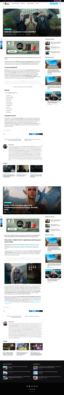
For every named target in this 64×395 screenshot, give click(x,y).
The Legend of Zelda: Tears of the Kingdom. (15, 330)
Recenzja (31, 351)
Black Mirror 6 (36, 327)
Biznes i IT (23, 3)
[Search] (60, 4)
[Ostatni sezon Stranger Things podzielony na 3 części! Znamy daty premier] (36, 168)
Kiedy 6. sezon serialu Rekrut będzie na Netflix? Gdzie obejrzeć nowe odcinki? (56, 43)
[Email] (1, 48)
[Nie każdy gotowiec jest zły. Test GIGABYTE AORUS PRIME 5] (53, 96)
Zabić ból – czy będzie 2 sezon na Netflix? (32, 316)
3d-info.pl (33, 391)
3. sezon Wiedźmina (30, 327)
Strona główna (32, 389)
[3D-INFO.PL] (7, 3)
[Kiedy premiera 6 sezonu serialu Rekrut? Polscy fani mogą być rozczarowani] (47, 53)
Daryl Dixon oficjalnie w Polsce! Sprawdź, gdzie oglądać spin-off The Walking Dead (9, 175)
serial (4, 130)
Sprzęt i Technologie (15, 3)
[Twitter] (1, 44)
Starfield (26, 327)
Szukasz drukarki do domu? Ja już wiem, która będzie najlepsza (17, 367)
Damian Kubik (9, 34)
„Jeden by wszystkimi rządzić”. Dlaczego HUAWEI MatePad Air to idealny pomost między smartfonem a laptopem (54, 71)
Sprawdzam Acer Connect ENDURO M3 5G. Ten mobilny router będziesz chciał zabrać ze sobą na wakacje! (50, 367)
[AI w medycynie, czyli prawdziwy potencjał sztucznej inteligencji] (35, 373)
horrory (37, 150)
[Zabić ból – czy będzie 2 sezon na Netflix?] (32, 23)
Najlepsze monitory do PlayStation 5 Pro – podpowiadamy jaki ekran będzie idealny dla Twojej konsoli (19, 377)
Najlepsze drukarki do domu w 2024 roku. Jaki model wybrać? (19, 371)
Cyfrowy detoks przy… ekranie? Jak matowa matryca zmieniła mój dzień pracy (54, 87)
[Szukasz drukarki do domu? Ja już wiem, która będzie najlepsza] (5, 367)
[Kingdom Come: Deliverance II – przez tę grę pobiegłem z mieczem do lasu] (23, 346)
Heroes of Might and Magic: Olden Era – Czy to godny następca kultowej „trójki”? (8, 353)
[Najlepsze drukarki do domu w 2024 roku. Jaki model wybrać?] (5, 372)
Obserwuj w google (53, 3)
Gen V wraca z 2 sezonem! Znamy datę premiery (22, 175)
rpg (9, 307)
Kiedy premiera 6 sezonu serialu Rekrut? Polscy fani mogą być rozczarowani (55, 52)
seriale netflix (8, 130)
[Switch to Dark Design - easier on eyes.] (59, 3)
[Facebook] (1, 42)
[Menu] (3, 4)
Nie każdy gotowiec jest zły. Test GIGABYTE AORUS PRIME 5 (53, 102)
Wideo (37, 3)
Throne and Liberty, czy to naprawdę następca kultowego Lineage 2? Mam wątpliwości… (36, 353)
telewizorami (16, 148)
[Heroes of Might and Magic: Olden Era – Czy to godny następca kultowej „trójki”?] (9, 346)
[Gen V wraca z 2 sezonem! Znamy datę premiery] (23, 168)
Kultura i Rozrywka (30, 3)
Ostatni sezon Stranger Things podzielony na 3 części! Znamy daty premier (36, 175)
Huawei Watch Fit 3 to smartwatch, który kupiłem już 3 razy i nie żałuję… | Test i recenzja (50, 377)
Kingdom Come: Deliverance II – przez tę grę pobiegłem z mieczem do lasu (22, 353)
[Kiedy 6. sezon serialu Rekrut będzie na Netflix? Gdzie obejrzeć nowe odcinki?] (47, 43)
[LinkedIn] (1, 46)
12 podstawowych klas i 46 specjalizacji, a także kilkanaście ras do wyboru (24, 245)
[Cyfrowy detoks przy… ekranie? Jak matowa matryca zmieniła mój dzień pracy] (53, 80)
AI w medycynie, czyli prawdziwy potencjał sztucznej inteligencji (48, 372)
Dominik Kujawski (49, 104)
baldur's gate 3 (5, 307)
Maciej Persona (49, 74)
